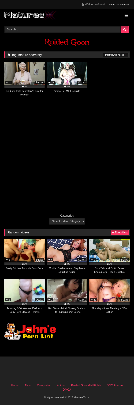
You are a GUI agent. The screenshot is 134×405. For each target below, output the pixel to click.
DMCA (67, 389)
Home (14, 385)
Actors (61, 385)
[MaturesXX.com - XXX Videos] (67, 16)
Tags (28, 385)
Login (112, 4)
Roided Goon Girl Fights (86, 385)
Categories (67, 215)
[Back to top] (123, 394)
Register (124, 4)
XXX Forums (115, 385)
